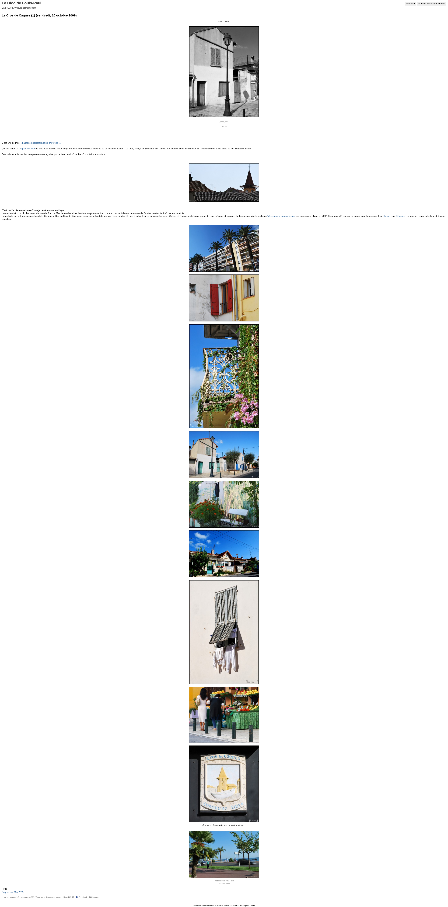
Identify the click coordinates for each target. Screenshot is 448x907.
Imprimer (410, 3)
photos (58, 897)
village (65, 897)
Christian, (401, 216)
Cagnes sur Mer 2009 (12, 892)
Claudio (386, 216)
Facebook (82, 897)
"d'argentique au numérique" (281, 216)
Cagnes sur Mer (27, 148)
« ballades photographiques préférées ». (40, 143)
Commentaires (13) (26, 897)
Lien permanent (9, 897)
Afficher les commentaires (431, 3)
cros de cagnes (48, 897)
